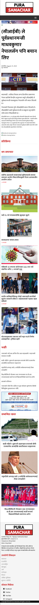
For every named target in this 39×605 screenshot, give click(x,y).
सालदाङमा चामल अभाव (9, 239)
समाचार (3, 558)
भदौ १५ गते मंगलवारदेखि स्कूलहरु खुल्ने (15, 215)
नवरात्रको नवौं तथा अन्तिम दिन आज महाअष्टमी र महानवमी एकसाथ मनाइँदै (18, 354)
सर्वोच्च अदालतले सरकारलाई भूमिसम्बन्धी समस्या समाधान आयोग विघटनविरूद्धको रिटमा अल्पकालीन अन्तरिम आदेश (19, 177)
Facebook (9, 589)
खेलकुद (3, 567)
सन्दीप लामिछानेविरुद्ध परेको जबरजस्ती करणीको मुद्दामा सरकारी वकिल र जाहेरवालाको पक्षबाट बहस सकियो (19, 299)
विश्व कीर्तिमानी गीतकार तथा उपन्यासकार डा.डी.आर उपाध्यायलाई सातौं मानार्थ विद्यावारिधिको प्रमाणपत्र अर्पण (18, 375)
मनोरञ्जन (4, 572)
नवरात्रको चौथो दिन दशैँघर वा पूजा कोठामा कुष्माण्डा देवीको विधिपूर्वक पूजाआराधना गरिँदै (18, 387)
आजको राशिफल (6, 381)
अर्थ (2, 569)
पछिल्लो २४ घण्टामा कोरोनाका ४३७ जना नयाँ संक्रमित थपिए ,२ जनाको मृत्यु (17, 268)
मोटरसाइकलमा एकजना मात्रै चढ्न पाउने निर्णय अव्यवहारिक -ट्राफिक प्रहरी (17, 338)
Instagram (9, 599)
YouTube (8, 595)
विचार (3, 575)
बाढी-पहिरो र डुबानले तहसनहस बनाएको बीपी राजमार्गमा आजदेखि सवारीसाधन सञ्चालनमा (18, 361)
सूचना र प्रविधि (6, 580)
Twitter (8, 592)
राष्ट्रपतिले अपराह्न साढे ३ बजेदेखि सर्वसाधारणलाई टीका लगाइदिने (17, 368)
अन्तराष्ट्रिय (4, 564)
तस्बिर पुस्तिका (6, 577)
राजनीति (4, 561)
